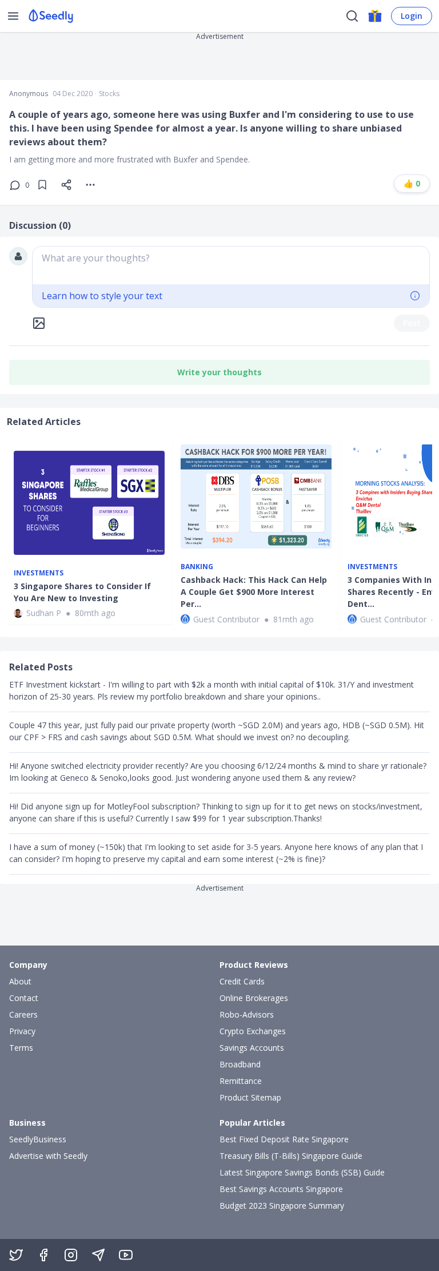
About (20, 981)
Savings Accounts (252, 1047)
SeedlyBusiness (37, 1139)
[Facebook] (43, 1255)
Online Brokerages (254, 997)
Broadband (240, 1064)
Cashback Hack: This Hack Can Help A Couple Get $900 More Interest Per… (254, 591)
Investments (38, 573)
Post (412, 322)
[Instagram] (71, 1255)
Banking (197, 566)
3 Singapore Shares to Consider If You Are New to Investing (82, 592)
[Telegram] (98, 1255)
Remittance (241, 1080)
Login (411, 15)
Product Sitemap (250, 1097)
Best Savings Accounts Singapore (281, 1188)
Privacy (22, 1031)
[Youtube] (126, 1255)
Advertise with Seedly (48, 1155)
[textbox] (231, 265)
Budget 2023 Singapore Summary (282, 1205)
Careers (23, 1014)
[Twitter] (16, 1255)
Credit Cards (242, 981)
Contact (23, 997)
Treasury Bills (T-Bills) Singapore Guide (291, 1155)
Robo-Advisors (247, 1014)
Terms (21, 1047)
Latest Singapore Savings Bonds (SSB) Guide (302, 1172)
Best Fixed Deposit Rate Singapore (284, 1139)
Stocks (109, 93)
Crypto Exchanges (253, 1031)
